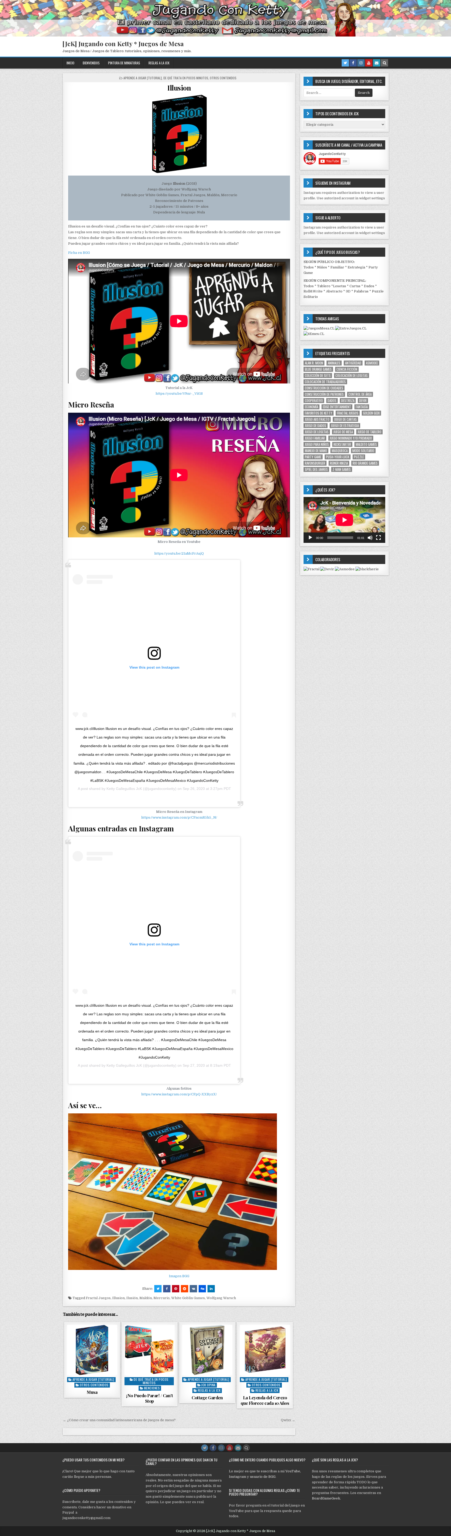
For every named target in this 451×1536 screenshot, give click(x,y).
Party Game (313, 456)
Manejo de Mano (316, 450)
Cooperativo (314, 400)
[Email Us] (376, 63)
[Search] (384, 63)
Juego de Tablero (369, 431)
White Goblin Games (188, 1298)
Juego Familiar (315, 438)
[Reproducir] (310, 537)
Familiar (337, 267)
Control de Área (360, 394)
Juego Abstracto (317, 419)
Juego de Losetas (317, 431)
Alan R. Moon (314, 363)
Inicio (70, 62)
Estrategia (356, 267)
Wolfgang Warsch (221, 1298)
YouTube (292, 1471)
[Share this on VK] (193, 1288)
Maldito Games (366, 444)
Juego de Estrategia (345, 425)
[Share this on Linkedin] (211, 1288)
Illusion (179, 87)
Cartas (354, 286)
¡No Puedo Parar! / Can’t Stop (149, 1398)
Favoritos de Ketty (318, 413)
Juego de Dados (315, 425)
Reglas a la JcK (159, 62)
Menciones (152, 1388)
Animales (334, 363)
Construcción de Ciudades (324, 388)
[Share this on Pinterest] (175, 1288)
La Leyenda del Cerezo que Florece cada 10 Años (265, 1400)
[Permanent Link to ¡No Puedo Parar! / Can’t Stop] (149, 1350)
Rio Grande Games (365, 463)
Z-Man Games (342, 469)
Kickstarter (342, 444)
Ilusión (132, 1298)
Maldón (145, 1298)
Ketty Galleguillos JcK (124, 789)
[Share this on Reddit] (184, 1288)
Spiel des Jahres (316, 469)
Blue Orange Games (318, 369)
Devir (363, 400)
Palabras (361, 291)
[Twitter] (345, 63)
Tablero (323, 286)
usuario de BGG (262, 1477)
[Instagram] (361, 63)
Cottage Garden (207, 1397)
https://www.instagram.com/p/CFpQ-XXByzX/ (179, 1094)
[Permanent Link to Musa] (92, 1350)
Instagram (237, 1477)
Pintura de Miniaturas (124, 62)
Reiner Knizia (339, 463)
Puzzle (359, 456)
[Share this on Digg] (202, 1288)
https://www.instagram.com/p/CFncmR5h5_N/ (179, 817)
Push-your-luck (337, 456)
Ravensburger (315, 463)
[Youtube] (368, 63)
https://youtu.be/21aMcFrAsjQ (179, 553)
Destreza (347, 400)
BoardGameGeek (326, 1498)
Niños (322, 267)
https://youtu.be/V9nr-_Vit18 (179, 393)
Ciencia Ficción (346, 369)
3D (348, 291)
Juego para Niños (317, 444)
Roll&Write (313, 291)
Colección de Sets (318, 375)
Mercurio (161, 1298)
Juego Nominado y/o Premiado (351, 438)
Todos (309, 267)
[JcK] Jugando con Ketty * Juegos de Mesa (123, 43)
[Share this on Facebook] (166, 1288)
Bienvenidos (91, 62)
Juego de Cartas (345, 419)
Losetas (339, 286)
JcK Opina (208, 1385)
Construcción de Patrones (324, 394)
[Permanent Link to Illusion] (179, 134)
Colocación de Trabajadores (325, 381)
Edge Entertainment (337, 406)
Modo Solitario (363, 450)
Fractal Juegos (98, 1298)
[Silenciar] (370, 537)
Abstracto (334, 291)
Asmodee (372, 363)
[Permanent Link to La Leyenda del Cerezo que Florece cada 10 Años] (265, 1350)
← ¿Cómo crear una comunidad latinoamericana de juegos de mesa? (119, 1420)
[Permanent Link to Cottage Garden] (207, 1350)
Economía (311, 406)
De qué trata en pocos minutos (185, 78)
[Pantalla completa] (378, 537)
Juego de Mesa (343, 431)
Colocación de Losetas (351, 375)
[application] (344, 520)
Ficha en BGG (79, 253)
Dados (369, 286)
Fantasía (362, 406)
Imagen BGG (179, 1276)
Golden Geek (371, 413)
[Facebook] (353, 63)
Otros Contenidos (223, 78)
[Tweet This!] (158, 1288)
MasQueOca (340, 450)
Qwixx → (288, 1420)
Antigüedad (353, 363)
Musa (92, 1392)
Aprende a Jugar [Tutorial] (142, 78)
